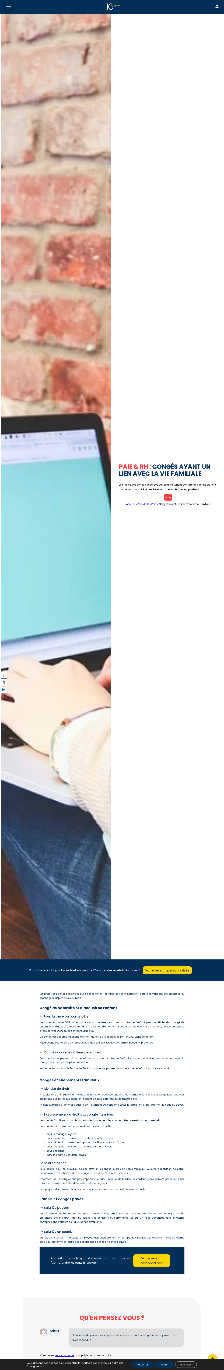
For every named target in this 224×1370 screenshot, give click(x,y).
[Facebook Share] (4, 675)
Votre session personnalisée (167, 970)
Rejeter (164, 1364)
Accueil (130, 504)
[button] (4, 697)
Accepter (142, 1364)
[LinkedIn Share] (4, 690)
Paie (168, 497)
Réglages (185, 1364)
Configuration (35, 1366)
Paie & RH (143, 504)
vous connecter (64, 1355)
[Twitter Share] (4, 682)
